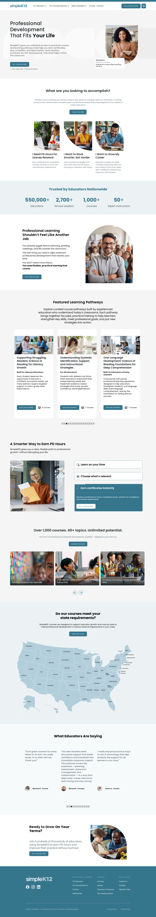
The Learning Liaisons (105, 893)
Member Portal (124, 889)
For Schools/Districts (80, 885)
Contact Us (123, 881)
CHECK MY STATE (78, 634)
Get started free (131, 6)
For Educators (78, 881)
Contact (100, 6)
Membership (77, 893)
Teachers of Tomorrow (105, 889)
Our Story (100, 881)
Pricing (92, 6)
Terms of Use (125, 909)
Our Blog (122, 885)
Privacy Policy (112, 909)
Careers (100, 885)
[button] (40, 6)
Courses (76, 889)
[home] (18, 6)
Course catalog (78, 544)
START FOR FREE (78, 112)
